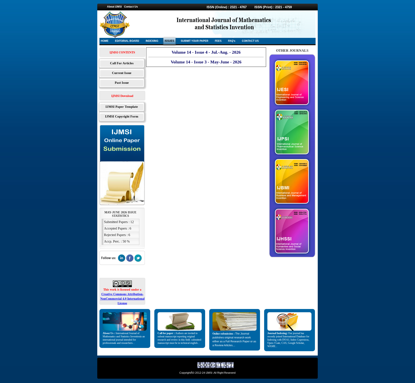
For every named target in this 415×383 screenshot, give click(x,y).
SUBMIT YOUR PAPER (194, 40)
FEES (218, 40)
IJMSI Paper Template (121, 106)
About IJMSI (114, 6)
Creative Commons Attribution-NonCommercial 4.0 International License (122, 298)
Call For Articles (122, 63)
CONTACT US (250, 40)
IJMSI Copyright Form (121, 116)
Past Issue (122, 82)
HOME (105, 40)
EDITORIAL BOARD (127, 40)
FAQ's (231, 40)
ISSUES (169, 40)
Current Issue (121, 73)
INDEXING (152, 40)
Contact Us (131, 6)
